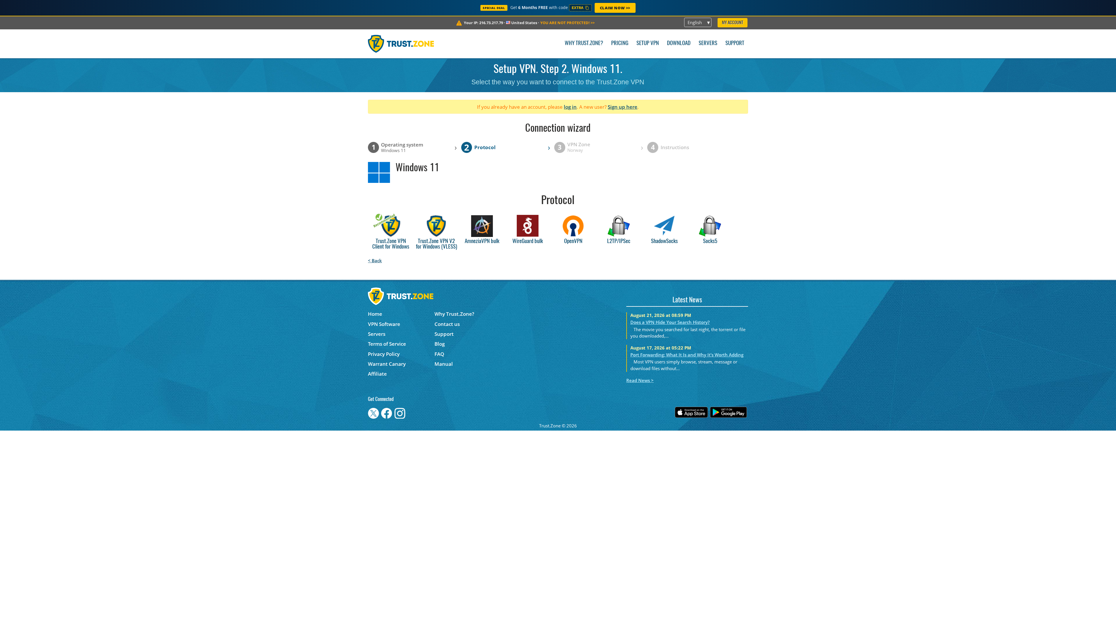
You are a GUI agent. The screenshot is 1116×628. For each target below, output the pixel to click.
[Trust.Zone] (401, 43)
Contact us (447, 324)
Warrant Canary (387, 364)
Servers (708, 43)
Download (679, 43)
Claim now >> (615, 7)
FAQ (439, 354)
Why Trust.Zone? (584, 43)
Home (375, 314)
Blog (439, 343)
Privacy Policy (384, 354)
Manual (443, 364)
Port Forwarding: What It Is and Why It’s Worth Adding (686, 355)
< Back (375, 260)
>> (567, 22)
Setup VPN (647, 43)
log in (570, 107)
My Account (732, 23)
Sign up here (622, 107)
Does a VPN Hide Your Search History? (670, 322)
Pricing (619, 43)
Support (734, 43)
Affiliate (377, 373)
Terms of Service (387, 343)
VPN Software (384, 324)
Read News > (640, 380)
